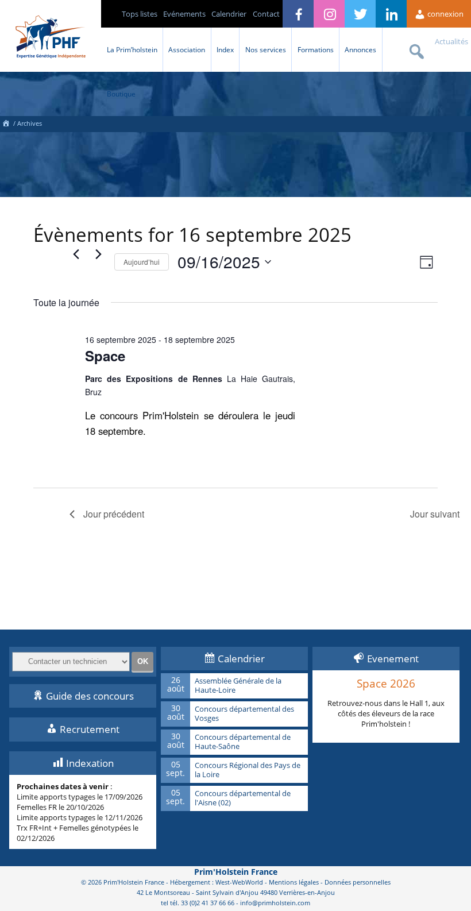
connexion (445, 14)
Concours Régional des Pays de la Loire (247, 770)
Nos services (265, 49)
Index (225, 49)
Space (105, 355)
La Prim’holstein (132, 49)
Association (186, 49)
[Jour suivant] (99, 254)
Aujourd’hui (141, 262)
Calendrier (228, 14)
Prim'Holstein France (235, 871)
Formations (316, 49)
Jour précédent (113, 513)
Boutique (121, 93)
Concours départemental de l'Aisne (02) (243, 798)
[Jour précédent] (76, 254)
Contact (266, 14)
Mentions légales (294, 882)
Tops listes (139, 14)
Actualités (451, 41)
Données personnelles (358, 882)
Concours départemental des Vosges (244, 714)
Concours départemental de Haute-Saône (243, 742)
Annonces (360, 49)
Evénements (184, 14)
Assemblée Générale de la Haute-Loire (238, 685)
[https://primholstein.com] (5, 123)
